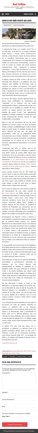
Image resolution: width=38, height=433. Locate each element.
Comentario (6, 372)
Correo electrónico (8, 399)
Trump (17, 353)
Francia (33, 351)
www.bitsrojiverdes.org (9, 343)
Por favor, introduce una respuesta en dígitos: (16, 413)
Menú (7, 14)
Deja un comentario (18, 25)
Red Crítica (19, 4)
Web (3, 406)
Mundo (5, 356)
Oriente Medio (21, 356)
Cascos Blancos (10, 193)
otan (9, 353)
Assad (14, 351)
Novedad (5, 353)
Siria (13, 353)
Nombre (5, 392)
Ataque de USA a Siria (23, 351)
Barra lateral (28, 14)
